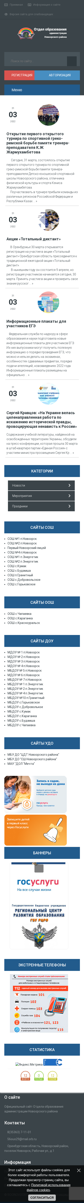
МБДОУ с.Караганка (22, 716)
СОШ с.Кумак (17, 566)
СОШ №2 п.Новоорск (22, 543)
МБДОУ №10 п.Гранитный (26, 698)
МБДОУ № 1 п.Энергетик (25, 684)
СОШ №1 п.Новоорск (22, 538)
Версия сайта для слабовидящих (31, 14)
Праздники (20, 506)
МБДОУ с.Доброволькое (25, 707)
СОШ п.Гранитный (20, 575)
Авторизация (59, 75)
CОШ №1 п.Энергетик (23, 557)
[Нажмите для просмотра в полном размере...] (48, 114)
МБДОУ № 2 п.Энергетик (25, 688)
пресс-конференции (25, 443)
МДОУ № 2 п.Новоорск (24, 657)
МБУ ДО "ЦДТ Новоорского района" (33, 754)
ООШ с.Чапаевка (19, 613)
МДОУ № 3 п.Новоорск (24, 661)
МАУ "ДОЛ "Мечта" (21, 763)
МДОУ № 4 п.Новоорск (24, 666)
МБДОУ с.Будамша (21, 720)
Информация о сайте (46, 4)
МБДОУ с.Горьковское (24, 702)
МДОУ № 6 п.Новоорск (24, 675)
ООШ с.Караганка (20, 618)
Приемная (16, 4)
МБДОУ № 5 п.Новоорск (25, 670)
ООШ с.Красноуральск (24, 623)
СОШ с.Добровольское (24, 579)
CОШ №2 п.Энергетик (23, 561)
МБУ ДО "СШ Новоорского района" (32, 759)
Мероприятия (22, 496)
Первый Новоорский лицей (27, 548)
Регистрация (21, 75)
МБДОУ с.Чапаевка (22, 725)
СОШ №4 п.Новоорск (22, 552)
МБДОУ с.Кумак (19, 711)
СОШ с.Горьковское (22, 584)
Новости (18, 485)
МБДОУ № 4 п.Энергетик (25, 693)
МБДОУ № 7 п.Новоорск (25, 679)
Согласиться (42, 1197)
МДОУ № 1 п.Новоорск (24, 652)
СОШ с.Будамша (19, 570)
